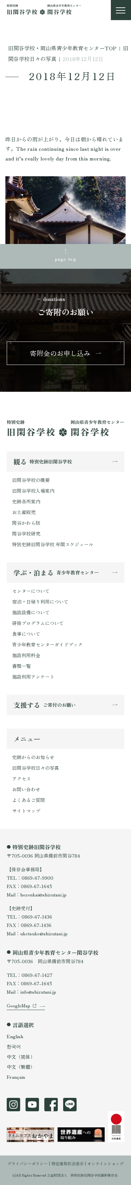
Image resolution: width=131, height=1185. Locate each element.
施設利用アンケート (33, 676)
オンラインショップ (105, 1163)
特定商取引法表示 (67, 1163)
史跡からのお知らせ (33, 757)
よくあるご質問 (28, 800)
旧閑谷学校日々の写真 (35, 767)
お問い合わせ (26, 789)
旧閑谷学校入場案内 (33, 490)
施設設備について (31, 612)
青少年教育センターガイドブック (47, 644)
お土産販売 (24, 512)
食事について (26, 633)
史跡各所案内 (26, 501)
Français (16, 1076)
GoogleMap (18, 1005)
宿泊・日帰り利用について (40, 601)
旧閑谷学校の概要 (31, 480)
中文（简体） (21, 1056)
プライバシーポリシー (27, 1163)
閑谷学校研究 (26, 533)
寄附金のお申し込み (60, 353)
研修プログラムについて (38, 623)
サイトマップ (26, 810)
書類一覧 (21, 666)
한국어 (14, 1046)
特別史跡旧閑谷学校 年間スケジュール (52, 544)
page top (65, 258)
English (15, 1036)
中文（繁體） (21, 1066)
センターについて (31, 590)
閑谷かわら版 (26, 522)
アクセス (21, 778)
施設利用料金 (26, 655)
